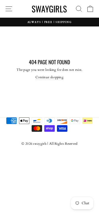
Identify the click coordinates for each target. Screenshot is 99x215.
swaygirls (49, 8)
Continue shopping (49, 77)
